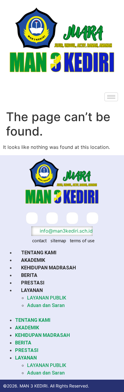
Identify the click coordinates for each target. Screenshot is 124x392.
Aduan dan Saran (46, 305)
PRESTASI (32, 283)
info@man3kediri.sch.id (65, 231)
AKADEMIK (33, 260)
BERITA (29, 275)
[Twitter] (52, 218)
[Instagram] (72, 218)
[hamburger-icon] (111, 97)
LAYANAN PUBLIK (46, 298)
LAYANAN (32, 290)
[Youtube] (92, 218)
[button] (62, 312)
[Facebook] (32, 218)
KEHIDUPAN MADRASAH (48, 268)
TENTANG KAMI (38, 253)
